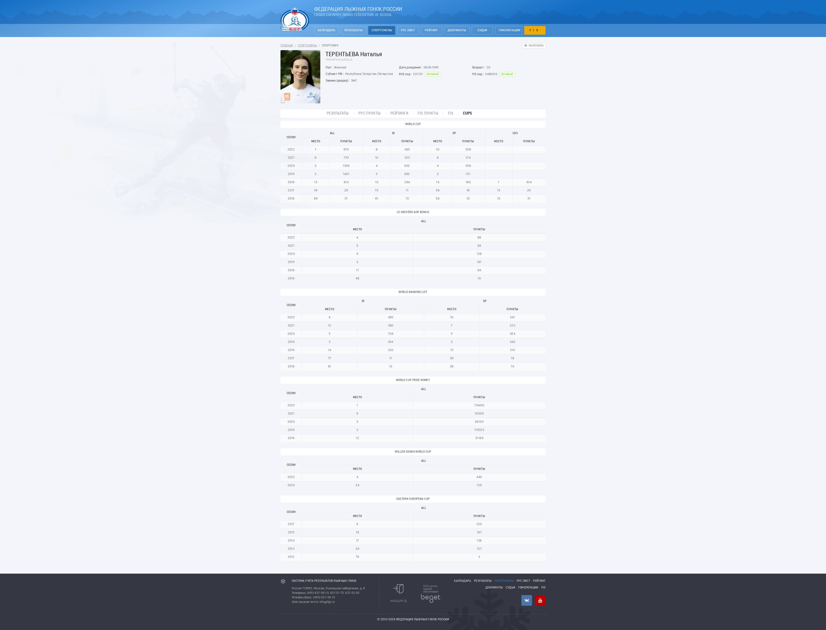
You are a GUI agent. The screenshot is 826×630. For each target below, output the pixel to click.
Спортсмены (382, 30)
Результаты (353, 30)
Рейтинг (431, 30)
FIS (535, 30)
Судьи (482, 30)
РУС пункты (369, 113)
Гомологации (509, 30)
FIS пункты (428, 113)
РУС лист (408, 30)
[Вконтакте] (526, 600)
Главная (286, 45)
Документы (457, 30)
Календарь (326, 30)
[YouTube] (540, 600)
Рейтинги (399, 113)
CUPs (467, 113)
